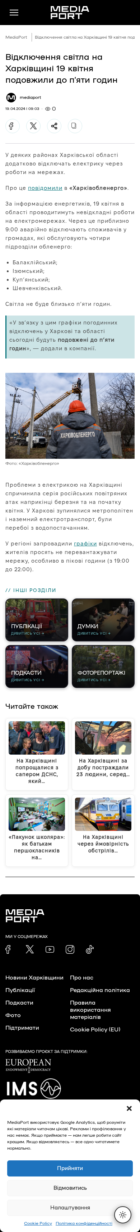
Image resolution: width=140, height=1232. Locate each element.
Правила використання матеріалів (90, 1010)
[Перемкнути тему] (122, 1214)
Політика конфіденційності (84, 1223)
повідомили (45, 188)
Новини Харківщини (34, 978)
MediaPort (16, 37)
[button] (129, 1108)
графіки (85, 543)
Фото (13, 1015)
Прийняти (70, 1168)
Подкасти (19, 1003)
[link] (9, 949)
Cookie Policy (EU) (95, 1030)
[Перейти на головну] (70, 12)
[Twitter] (33, 126)
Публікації (20, 990)
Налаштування (70, 1208)
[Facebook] (12, 126)
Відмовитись (70, 1188)
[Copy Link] (75, 126)
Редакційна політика (100, 990)
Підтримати (22, 1028)
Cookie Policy (38, 1223)
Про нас (81, 978)
